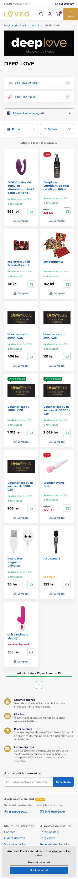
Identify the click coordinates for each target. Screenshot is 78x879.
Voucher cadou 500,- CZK (54, 336)
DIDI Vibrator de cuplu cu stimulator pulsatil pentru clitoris (20, 188)
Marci (35, 25)
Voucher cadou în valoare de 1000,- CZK (20, 486)
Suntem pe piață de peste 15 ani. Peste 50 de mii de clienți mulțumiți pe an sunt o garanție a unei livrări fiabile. (43, 736)
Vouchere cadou (15, 844)
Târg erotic (47, 838)
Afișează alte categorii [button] (28, 113)
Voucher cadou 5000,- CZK (18, 408)
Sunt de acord (39, 870)
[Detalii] (67, 584)
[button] (41, 14)
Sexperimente (53, 261)
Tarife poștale (49, 832)
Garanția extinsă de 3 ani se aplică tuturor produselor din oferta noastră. (39, 705)
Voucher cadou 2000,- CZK (18, 336)
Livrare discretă (14, 838)
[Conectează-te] (50, 14)
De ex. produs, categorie (30, 37)
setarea (56, 851)
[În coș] (31, 211)
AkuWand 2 (51, 558)
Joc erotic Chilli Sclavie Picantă (18, 263)
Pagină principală (15, 25)
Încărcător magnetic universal (14, 562)
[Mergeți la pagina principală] (16, 14)
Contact (9, 832)
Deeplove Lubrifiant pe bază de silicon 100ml (56, 186)
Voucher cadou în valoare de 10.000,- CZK (56, 410)
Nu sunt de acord (39, 862)
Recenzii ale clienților (55, 844)
